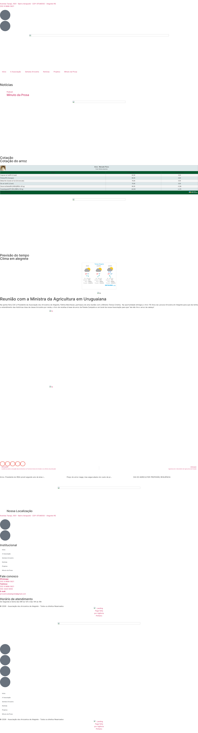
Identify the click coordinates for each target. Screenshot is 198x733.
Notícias (46, 72)
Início (4, 72)
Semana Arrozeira (32, 72)
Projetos (57, 72)
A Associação (15, 72)
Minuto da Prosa (70, 72)
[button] (2, 463)
